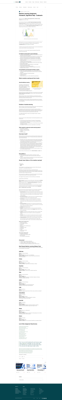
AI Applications (25, 7)
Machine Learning (30, 7)
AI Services (20, 7)
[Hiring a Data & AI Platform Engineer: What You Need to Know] (31, 366)
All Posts (17, 7)
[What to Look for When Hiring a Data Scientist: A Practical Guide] (20, 366)
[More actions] (42, 11)
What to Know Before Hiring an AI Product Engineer (41, 370)
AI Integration (24, 393)
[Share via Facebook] (19, 356)
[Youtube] (44, 398)
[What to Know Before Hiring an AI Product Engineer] (41, 366)
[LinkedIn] (43, 398)
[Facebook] (46, 398)
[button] (26, 2)
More (37, 7)
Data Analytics (24, 354)
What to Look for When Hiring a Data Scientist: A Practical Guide (20, 370)
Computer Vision (32, 394)
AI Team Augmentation (32, 389)
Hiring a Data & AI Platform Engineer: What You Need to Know (30, 370)
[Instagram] (42, 398)
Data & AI (34, 7)
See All (45, 362)
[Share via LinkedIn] (22, 356)
